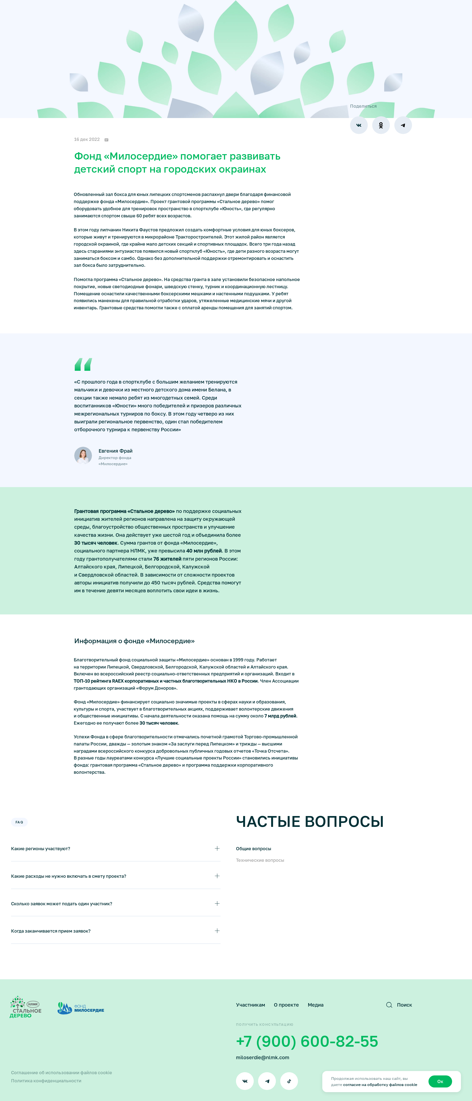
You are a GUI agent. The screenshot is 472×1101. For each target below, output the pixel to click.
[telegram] (267, 1081)
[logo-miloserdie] (81, 1008)
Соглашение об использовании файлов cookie (61, 1072)
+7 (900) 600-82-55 (307, 1040)
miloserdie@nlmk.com (262, 1057)
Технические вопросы (260, 860)
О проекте (286, 1005)
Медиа (316, 1005)
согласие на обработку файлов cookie (380, 1084)
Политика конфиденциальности (46, 1080)
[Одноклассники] (381, 125)
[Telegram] (403, 125)
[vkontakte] (245, 1081)
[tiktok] (289, 1081)
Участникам (250, 1005)
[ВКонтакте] (359, 125)
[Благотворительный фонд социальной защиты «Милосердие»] (25, 1007)
